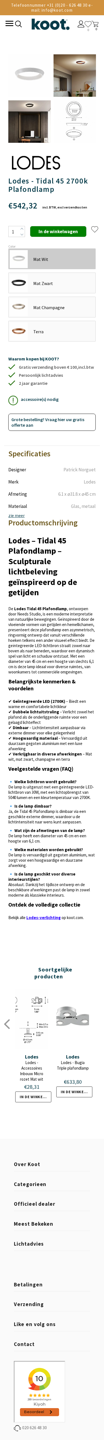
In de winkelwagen (35, 1096)
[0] (88, 24)
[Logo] (50, 23)
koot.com (75, 917)
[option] (29, 99)
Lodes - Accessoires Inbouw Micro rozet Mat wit (31, 1071)
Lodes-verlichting (43, 917)
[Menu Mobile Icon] (9, 24)
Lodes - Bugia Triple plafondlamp (73, 1065)
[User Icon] (81, 25)
